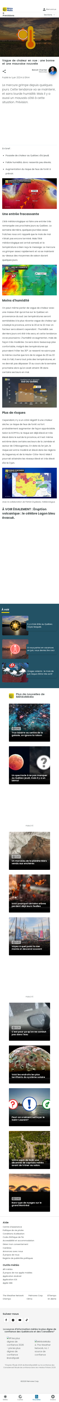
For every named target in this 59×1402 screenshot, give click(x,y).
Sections (48, 14)
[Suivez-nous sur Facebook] (6, 1320)
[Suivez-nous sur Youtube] (19, 1320)
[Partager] (4, 71)
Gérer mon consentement (15, 1244)
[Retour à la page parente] (8, 13)
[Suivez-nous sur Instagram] (13, 1320)
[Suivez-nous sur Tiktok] (26, 1320)
